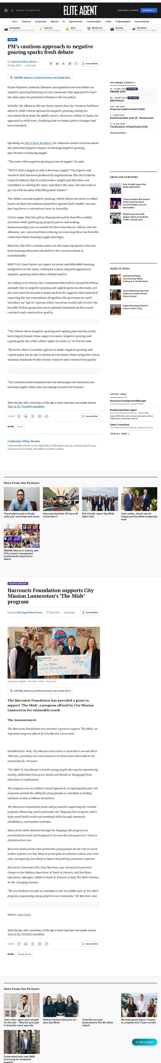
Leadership (40, 21)
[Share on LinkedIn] (57, 63)
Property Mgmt (123, 21)
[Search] (12, 10)
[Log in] (6, 10)
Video (108, 21)
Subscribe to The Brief (128, 10)
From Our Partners (124, 177)
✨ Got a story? (144, 1042)
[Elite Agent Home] (80, 10)
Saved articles (142, 21)
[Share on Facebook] (50, 63)
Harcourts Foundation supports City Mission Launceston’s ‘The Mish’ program (51, 596)
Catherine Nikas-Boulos (24, 61)
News (14, 21)
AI (64, 21)
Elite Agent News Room (29, 612)
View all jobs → (119, 433)
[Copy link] (76, 63)
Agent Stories (75, 21)
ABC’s (38, 143)
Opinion (54, 21)
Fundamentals (94, 21)
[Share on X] (63, 63)
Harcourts (24, 914)
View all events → (118, 133)
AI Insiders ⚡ (149, 10)
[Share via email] (69, 63)
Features (26, 21)
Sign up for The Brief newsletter (26, 406)
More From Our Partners (21, 483)
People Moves (18, 583)
